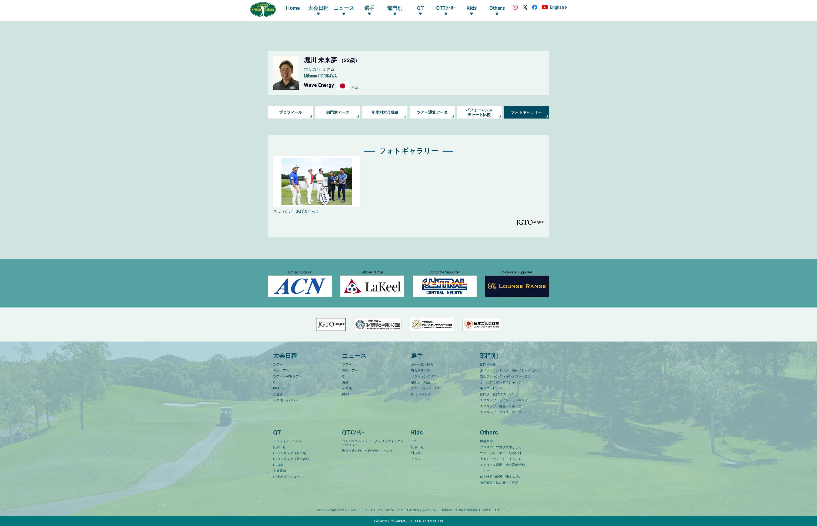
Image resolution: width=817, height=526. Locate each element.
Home (293, 8)
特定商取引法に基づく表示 (499, 483)
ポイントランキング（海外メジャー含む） (510, 370)
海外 (345, 382)
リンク (485, 471)
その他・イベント (286, 400)
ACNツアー (281, 370)
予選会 (278, 394)
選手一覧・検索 (422, 364)
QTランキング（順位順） (291, 453)
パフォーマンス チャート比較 (479, 112)
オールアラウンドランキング (500, 382)
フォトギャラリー (526, 112)
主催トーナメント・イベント (500, 459)
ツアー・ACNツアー (287, 376)
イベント (417, 459)
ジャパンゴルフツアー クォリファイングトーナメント (373, 443)
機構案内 (486, 441)
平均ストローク (491, 388)
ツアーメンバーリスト (427, 388)
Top (413, 441)
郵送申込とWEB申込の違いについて (367, 451)
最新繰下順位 (420, 382)
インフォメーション (287, 441)
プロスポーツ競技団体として (500, 447)
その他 (347, 388)
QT (275, 382)
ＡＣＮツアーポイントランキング (504, 400)
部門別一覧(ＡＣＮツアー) (498, 394)
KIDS (345, 394)
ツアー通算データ (432, 112)
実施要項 (279, 471)
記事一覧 (279, 447)
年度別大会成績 (384, 112)
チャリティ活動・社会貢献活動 (502, 465)
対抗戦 (416, 453)
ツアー (278, 364)
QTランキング (421, 394)
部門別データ (337, 112)
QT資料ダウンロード (288, 477)
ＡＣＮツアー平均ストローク (500, 412)
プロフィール (290, 112)
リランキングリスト (425, 376)
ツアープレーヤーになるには (500, 453)
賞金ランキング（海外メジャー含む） (507, 376)
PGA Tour (280, 388)
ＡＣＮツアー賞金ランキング (500, 406)
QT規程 (278, 465)
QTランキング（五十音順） (292, 459)
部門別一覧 (488, 364)
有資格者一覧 (420, 370)
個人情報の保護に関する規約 (500, 477)
